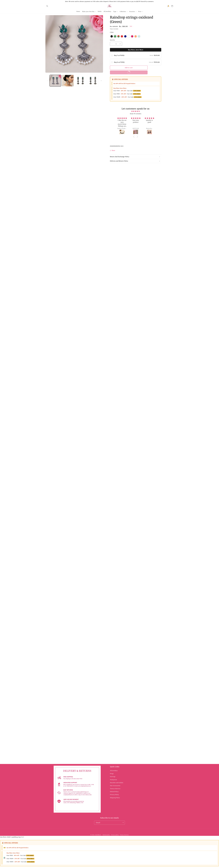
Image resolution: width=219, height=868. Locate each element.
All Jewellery (114, 770)
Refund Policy (114, 791)
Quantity (112, 40)
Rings (112, 773)
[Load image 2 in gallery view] (68, 80)
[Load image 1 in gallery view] (55, 80)
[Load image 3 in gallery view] (80, 80)
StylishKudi (98, 834)
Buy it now (136, 71)
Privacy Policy (114, 794)
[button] (47, 6)
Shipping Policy (115, 797)
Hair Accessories (115, 785)
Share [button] (113, 150)
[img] (135, 111)
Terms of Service (115, 788)
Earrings (112, 776)
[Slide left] (47, 81)
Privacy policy (115, 834)
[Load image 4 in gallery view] (93, 80)
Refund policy (106, 834)
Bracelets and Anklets (116, 782)
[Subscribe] (123, 823)
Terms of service (124, 834)
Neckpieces (113, 779)
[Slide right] (101, 81)
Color (112, 32)
